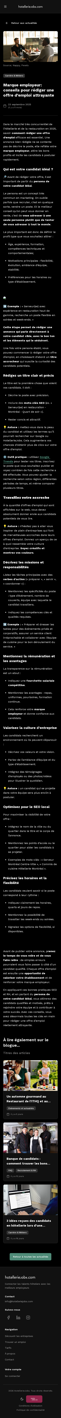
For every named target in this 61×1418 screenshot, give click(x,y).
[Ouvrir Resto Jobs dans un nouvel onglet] (34, 1399)
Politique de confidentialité (31, 1410)
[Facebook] (8, 1317)
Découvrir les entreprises (19, 1336)
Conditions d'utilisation (30, 1406)
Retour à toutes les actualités (30, 1256)
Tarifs (8, 1347)
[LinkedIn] (18, 1317)
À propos (10, 1353)
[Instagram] (28, 1317)
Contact (9, 1359)
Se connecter (12, 1376)
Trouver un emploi (15, 1342)
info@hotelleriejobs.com (19, 1301)
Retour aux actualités (24, 23)
